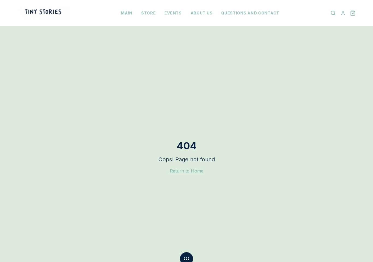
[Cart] (353, 13)
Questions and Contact (250, 13)
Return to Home (186, 171)
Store (148, 13)
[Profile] (343, 13)
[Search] (333, 13)
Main (126, 13)
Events (173, 13)
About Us (202, 13)
